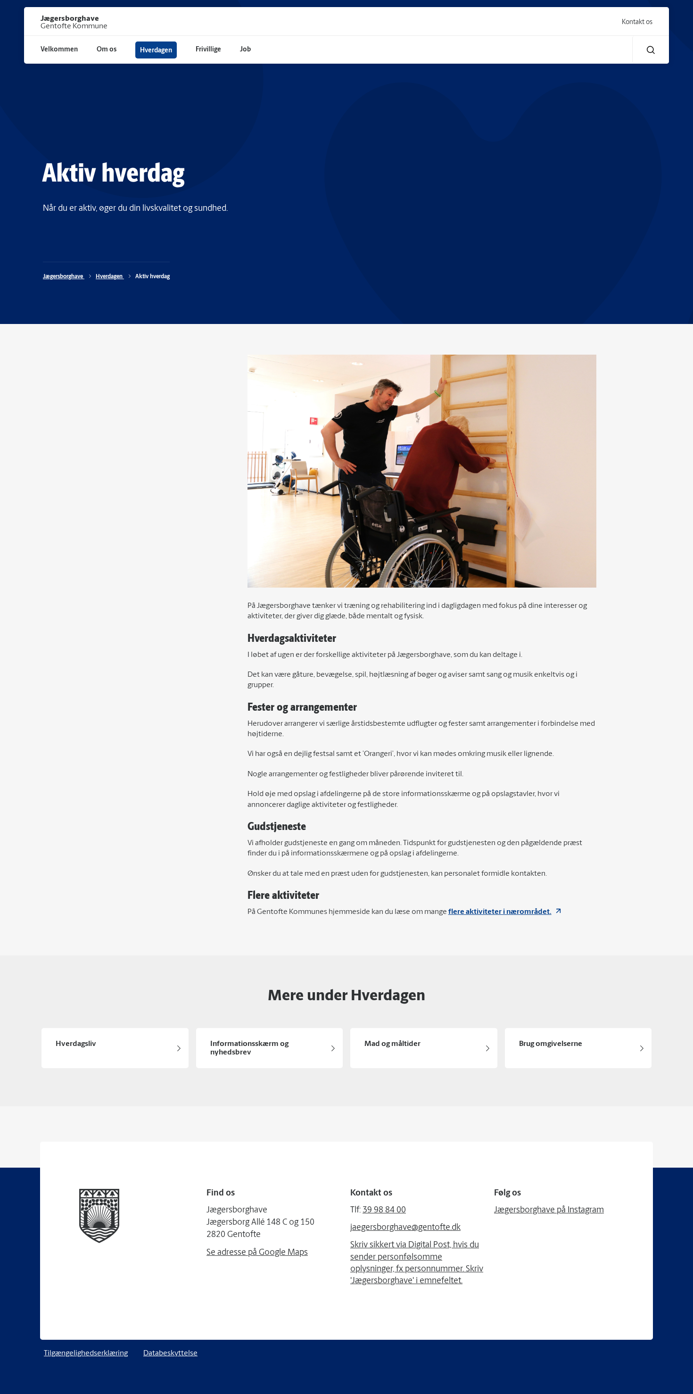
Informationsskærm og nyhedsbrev (249, 1048)
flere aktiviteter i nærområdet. (500, 912)
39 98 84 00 (384, 1210)
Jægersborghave (63, 277)
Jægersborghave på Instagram (549, 1210)
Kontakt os (637, 22)
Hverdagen (110, 277)
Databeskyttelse (170, 1353)
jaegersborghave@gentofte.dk (405, 1228)
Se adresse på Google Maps (257, 1253)
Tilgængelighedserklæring (86, 1353)
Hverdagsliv (76, 1044)
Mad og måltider (392, 1044)
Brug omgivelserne (550, 1044)
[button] (651, 50)
